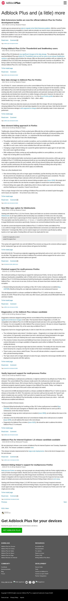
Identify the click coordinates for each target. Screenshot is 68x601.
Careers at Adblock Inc (41, 571)
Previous (4, 502)
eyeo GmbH (49, 593)
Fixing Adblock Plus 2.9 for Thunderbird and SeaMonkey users (29, 48)
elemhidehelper (7, 499)
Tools (36, 569)
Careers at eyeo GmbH (41, 573)
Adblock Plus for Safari (7, 551)
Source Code (39, 567)
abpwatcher (6, 368)
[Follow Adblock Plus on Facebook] (30, 583)
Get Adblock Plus (11, 530)
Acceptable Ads (39, 546)
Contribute (4, 567)
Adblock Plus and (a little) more (33, 12)
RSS (2, 508)
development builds (14, 43)
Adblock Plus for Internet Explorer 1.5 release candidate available (30, 440)
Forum (3, 573)
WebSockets (5, 216)
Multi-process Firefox (8, 470)
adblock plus (6, 43)
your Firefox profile (47, 96)
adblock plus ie (7, 460)
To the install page (7, 68)
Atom (7, 508)
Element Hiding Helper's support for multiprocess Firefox (27, 465)
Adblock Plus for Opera (7, 553)
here (32, 447)
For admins (38, 551)
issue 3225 (31, 422)
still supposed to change (28, 108)
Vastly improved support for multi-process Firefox (23, 373)
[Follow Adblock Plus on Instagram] (33, 583)
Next (65, 502)
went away (56, 479)
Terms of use (4, 597)
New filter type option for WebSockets (18, 208)
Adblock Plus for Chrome (8, 546)
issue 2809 (42, 413)
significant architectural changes (11, 320)
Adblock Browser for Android (9, 557)
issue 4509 (51, 180)
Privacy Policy (14, 597)
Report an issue (39, 553)
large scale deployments (36, 451)
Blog (2, 571)
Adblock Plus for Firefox (8, 548)
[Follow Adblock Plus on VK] (40, 582)
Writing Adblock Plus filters (42, 557)
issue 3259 (7, 420)
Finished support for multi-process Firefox (20, 269)
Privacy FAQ (38, 555)
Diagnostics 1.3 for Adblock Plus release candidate (24, 312)
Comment (13, 40)
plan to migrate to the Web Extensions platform (35, 28)
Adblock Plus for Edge (7, 555)
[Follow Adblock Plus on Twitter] (19, 582)
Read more (4, 40)
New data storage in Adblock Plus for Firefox (21, 80)
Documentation (39, 548)
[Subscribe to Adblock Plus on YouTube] (26, 583)
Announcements (5, 569)
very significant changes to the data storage (32, 54)
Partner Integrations (40, 576)
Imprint (22, 597)
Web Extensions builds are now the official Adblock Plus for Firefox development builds (31, 21)
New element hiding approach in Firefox (19, 126)
